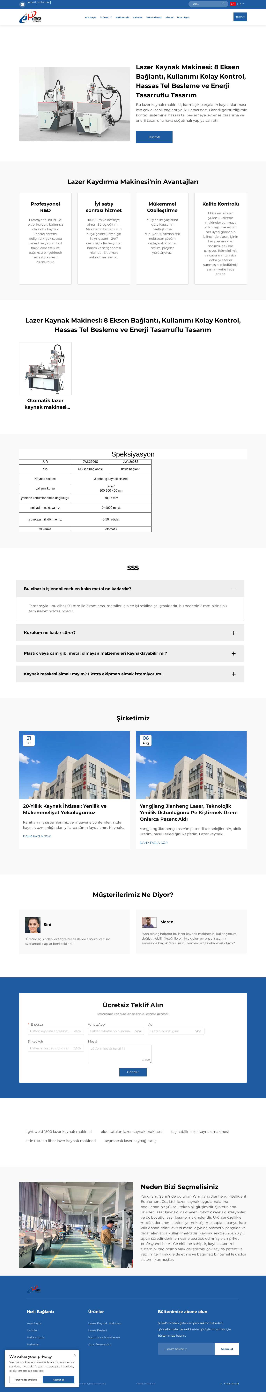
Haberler (138, 17)
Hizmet (170, 17)
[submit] (224, 4)
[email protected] (39, 2)
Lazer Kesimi (97, 1330)
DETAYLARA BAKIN (45, 368)
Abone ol (227, 1348)
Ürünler (104, 17)
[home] (30, 17)
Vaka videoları (154, 17)
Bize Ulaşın (183, 17)
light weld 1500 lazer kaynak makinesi (59, 1132)
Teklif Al (240, 16)
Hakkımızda (122, 17)
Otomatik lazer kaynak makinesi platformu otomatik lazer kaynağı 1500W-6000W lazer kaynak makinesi (45, 404)
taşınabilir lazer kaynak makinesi (200, 1132)
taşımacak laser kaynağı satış (130, 1141)
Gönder (133, 1072)
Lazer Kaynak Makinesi (105, 1323)
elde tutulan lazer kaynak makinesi (132, 1132)
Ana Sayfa (90, 17)
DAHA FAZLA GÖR (37, 836)
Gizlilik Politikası (145, 1383)
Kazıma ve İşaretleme (104, 1337)
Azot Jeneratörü (99, 1344)
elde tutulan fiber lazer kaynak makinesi (61, 1141)
